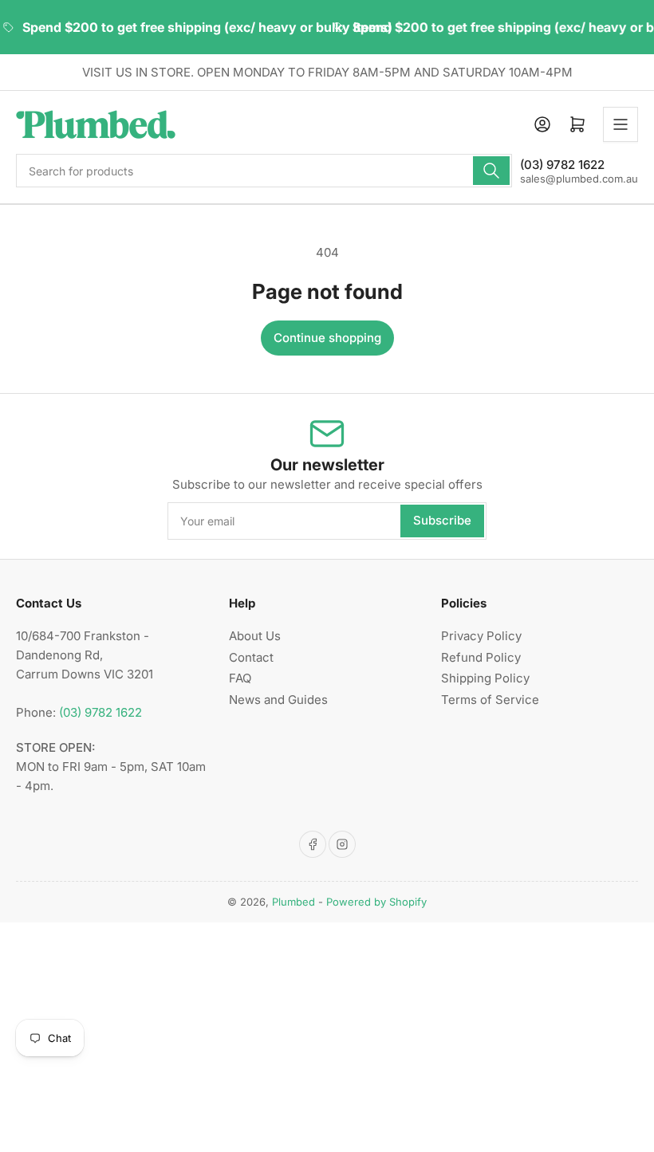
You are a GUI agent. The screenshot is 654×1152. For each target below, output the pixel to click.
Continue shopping (327, 337)
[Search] (491, 170)
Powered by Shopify (376, 901)
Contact (251, 657)
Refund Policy (481, 657)
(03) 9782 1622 (100, 712)
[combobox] (264, 170)
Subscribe (442, 520)
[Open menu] (620, 124)
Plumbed (293, 901)
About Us (255, 635)
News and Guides (278, 699)
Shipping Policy (485, 678)
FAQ (240, 678)
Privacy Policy (481, 635)
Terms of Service (490, 699)
